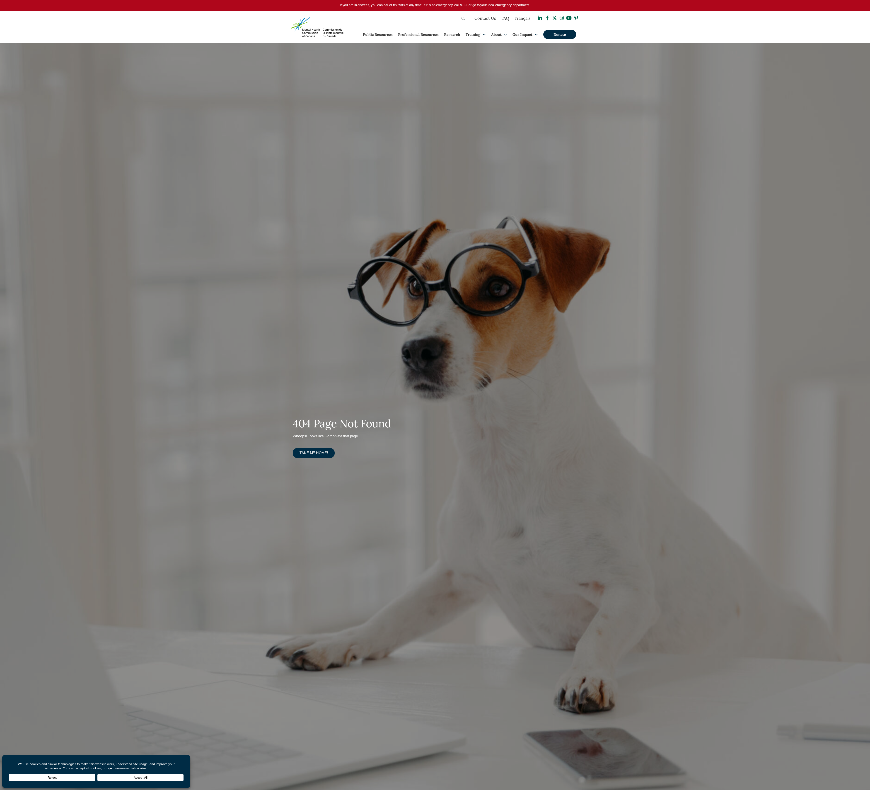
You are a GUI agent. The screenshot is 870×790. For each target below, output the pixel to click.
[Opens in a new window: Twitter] (554, 18)
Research (452, 34)
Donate (559, 34)
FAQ (505, 18)
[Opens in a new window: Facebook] (547, 18)
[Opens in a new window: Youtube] (569, 18)
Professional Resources (418, 34)
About (496, 34)
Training (473, 34)
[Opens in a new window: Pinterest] (576, 18)
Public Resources (378, 34)
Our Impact (522, 34)
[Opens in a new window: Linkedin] (540, 18)
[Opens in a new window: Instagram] (561, 18)
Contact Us (485, 18)
